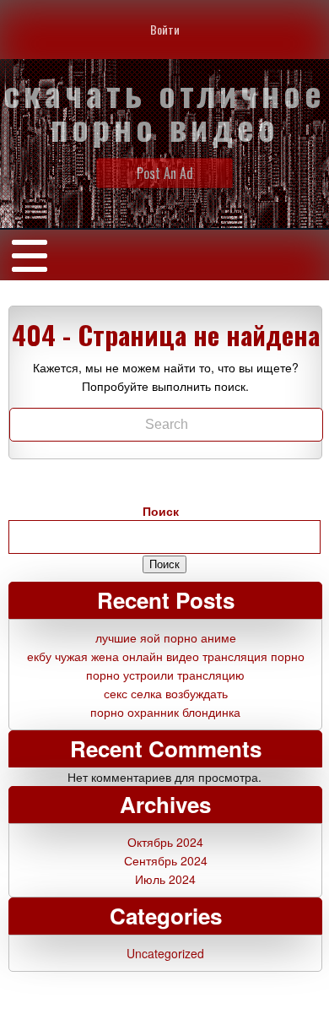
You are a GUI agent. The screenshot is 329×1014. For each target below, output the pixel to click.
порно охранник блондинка (165, 711)
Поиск (161, 510)
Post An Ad (165, 173)
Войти (165, 29)
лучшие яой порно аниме (165, 637)
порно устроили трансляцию (165, 674)
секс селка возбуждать (166, 693)
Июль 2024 (165, 878)
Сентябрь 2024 (166, 860)
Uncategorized (165, 953)
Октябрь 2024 (165, 841)
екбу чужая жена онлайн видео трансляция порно (166, 656)
